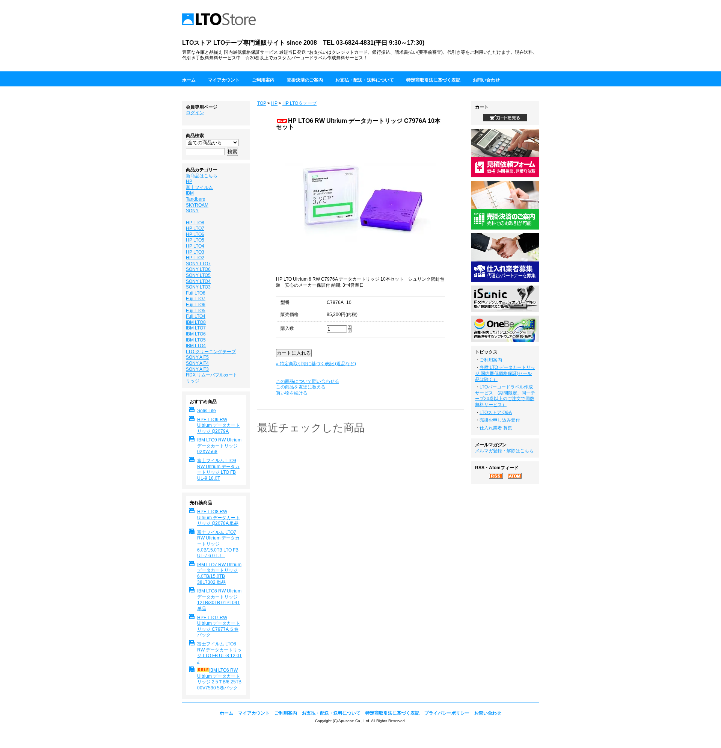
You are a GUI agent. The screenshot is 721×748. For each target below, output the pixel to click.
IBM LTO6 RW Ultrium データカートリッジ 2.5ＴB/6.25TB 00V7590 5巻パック (219, 679)
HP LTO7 (195, 228)
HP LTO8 (195, 222)
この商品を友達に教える (301, 387)
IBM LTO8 (196, 322)
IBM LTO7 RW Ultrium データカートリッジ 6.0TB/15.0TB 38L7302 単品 (219, 573)
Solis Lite (206, 410)
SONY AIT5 (197, 357)
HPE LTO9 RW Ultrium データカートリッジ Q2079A (218, 425)
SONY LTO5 (198, 275)
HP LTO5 (195, 240)
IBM (190, 193)
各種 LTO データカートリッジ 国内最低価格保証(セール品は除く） (505, 373)
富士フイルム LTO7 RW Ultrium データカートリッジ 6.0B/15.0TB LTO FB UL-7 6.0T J (218, 544)
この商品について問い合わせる (307, 381)
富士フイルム (199, 187)
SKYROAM (197, 205)
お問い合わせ (486, 80)
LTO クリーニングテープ (211, 351)
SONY (192, 210)
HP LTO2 (195, 257)
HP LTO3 (195, 252)
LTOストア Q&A (496, 412)
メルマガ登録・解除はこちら (504, 450)
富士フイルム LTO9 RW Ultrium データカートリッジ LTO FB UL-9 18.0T (218, 469)
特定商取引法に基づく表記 (433, 80)
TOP (261, 103)
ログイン (195, 112)
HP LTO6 (195, 234)
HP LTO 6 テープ (299, 103)
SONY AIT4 (197, 363)
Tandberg (195, 199)
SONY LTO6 (198, 269)
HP (274, 103)
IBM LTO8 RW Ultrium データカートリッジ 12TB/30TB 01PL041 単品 (219, 599)
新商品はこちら (201, 175)
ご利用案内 (263, 80)
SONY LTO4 (198, 281)
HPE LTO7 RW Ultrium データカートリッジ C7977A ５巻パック (218, 626)
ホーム (189, 80)
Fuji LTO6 (195, 304)
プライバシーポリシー (446, 713)
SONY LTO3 (198, 287)
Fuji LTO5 (195, 310)
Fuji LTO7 (195, 298)
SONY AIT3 (197, 369)
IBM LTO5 (196, 340)
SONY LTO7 (198, 263)
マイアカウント (224, 80)
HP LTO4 (195, 246)
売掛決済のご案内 (305, 80)
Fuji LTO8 (195, 293)
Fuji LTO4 (195, 316)
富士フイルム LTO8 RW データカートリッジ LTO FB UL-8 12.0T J (219, 652)
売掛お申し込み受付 (500, 420)
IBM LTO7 (196, 328)
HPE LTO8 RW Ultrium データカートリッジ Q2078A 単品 (218, 517)
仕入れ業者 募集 (496, 428)
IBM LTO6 (196, 334)
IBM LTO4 (196, 345)
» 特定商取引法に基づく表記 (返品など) (316, 363)
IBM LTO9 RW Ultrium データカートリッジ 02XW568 (219, 445)
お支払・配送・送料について (364, 80)
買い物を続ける (292, 393)
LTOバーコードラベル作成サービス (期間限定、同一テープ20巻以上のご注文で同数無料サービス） (505, 395)
